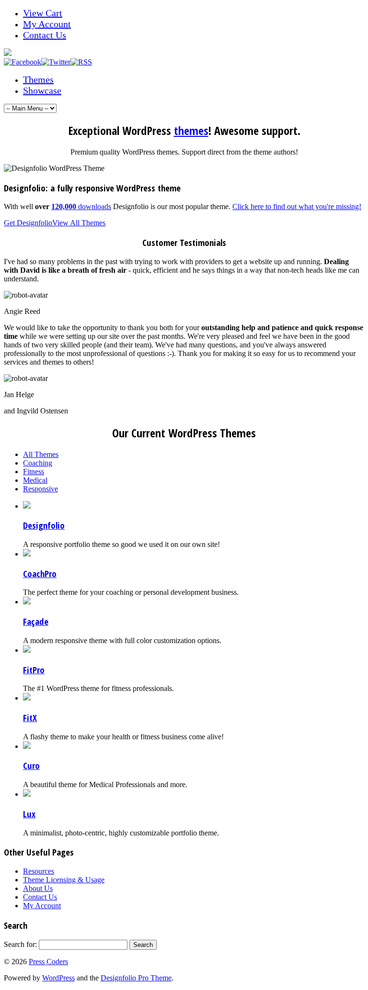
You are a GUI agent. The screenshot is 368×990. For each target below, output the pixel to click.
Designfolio (44, 525)
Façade (35, 621)
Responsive (40, 489)
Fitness (33, 471)
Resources (38, 871)
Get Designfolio (28, 223)
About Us (38, 888)
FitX (30, 717)
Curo (31, 765)
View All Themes (78, 223)
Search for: (20, 944)
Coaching (37, 463)
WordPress (58, 978)
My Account (47, 24)
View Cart (42, 13)
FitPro (34, 670)
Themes (38, 79)
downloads (81, 206)
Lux (29, 814)
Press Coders (48, 961)
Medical (35, 480)
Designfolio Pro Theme (136, 978)
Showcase (42, 90)
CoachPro (40, 573)
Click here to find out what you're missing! (296, 206)
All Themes (40, 454)
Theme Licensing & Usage (63, 880)
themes (191, 130)
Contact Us (44, 35)
